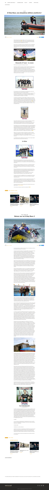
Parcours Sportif (20, 185)
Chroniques (25, 214)
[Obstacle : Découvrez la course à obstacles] (8, 485)
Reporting (16, 190)
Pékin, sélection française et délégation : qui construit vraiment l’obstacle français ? (34, 204)
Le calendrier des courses (20, 2)
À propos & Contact (36, 2)
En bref (27, 214)
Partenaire (8, 37)
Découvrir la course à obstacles (11, 2)
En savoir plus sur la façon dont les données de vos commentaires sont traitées (29, 476)
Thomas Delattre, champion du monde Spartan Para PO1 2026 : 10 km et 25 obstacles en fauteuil (14, 204)
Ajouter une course (7, 4)
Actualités (25, 2)
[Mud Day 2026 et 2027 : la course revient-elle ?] (24, 198)
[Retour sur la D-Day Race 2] (24, 230)
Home (5, 2)
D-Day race (9, 190)
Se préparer (30, 2)
